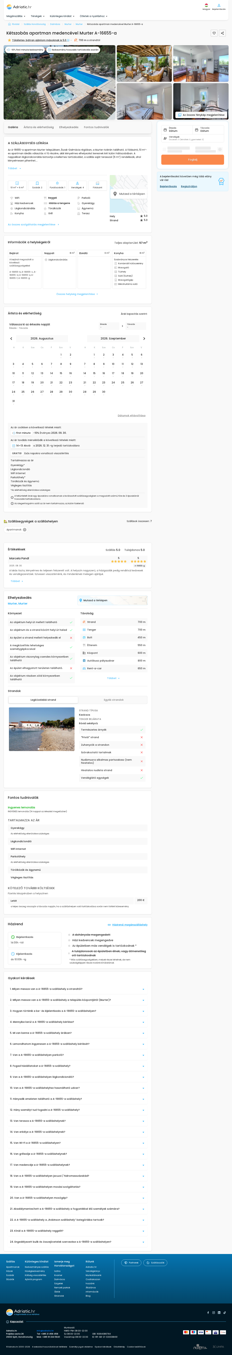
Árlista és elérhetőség (39, 127)
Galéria (13, 127)
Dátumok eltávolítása (131, 415)
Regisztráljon (189, 186)
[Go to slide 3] (43, 749)
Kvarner (58, 1275)
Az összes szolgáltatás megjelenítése (31, 224)
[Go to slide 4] (45, 749)
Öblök (57, 1291)
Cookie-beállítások (136, 1346)
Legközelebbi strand (43, 700)
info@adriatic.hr (45, 1330)
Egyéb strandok (114, 700)
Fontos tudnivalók (96, 127)
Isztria (57, 1271)
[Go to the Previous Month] (12, 338)
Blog (88, 1295)
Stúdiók (10, 1279)
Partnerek (133, 1262)
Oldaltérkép (119, 1346)
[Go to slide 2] (41, 749)
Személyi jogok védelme (81, 1346)
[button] (59, 82)
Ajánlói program (33, 1279)
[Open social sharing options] (222, 33)
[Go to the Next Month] (143, 338)
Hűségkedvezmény (35, 1271)
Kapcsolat (16, 1321)
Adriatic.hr (91, 1267)
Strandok (59, 1295)
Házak (9, 1271)
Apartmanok (12, 1267)
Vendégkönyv (93, 1271)
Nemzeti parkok (62, 1287)
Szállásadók (157, 1262)
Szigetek (58, 1283)
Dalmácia (59, 1279)
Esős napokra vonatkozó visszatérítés (46, 453)
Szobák (10, 1275)
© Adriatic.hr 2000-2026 (18, 1346)
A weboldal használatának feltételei (49, 1346)
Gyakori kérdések (103, 1346)
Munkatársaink (93, 1275)
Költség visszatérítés (35, 1275)
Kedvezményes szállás (37, 1267)
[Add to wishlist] (214, 33)
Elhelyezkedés (68, 127)
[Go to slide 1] (39, 749)
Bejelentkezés (168, 186)
